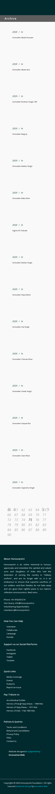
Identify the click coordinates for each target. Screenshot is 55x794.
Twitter (10, 657)
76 (37, 519)
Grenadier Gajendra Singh (23, 488)
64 (37, 509)
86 (23, 529)
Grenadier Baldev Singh (22, 166)
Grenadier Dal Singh (20, 327)
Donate (10, 637)
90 (9, 534)
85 (16, 529)
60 (9, 509)
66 (9, 514)
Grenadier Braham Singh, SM (24, 102)
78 (9, 524)
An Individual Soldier (16, 700)
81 (30, 524)
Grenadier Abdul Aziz (21, 69)
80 (23, 524)
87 (30, 529)
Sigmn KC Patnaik (19, 230)
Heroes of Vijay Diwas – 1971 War (22, 707)
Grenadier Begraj (19, 134)
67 (16, 514)
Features (11, 683)
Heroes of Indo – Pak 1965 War (21, 710)
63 (30, 509)
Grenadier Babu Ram (21, 198)
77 (44, 519)
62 (23, 509)
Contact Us (11, 741)
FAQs (9, 737)
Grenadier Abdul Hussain (22, 37)
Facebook (11, 650)
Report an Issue (14, 687)
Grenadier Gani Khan (21, 455)
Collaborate (12, 630)
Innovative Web (41, 786)
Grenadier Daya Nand (21, 295)
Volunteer (11, 626)
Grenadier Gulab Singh (22, 391)
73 (16, 519)
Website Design (24, 786)
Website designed (17, 751)
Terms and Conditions (17, 727)
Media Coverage (14, 677)
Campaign (11, 633)
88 (37, 529)
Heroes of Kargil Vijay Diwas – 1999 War (25, 703)
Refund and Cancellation (18, 730)
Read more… (33, 592)
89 (44, 529)
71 (44, 514)
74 (23, 519)
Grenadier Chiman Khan (22, 359)
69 (30, 514)
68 (23, 514)
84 (9, 529)
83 (44, 524)
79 (16, 524)
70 (37, 514)
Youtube (10, 660)
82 (37, 524)
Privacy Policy (13, 734)
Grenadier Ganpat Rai (21, 423)
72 (9, 519)
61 (16, 509)
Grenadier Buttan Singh (22, 262)
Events (10, 680)
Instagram (11, 653)
